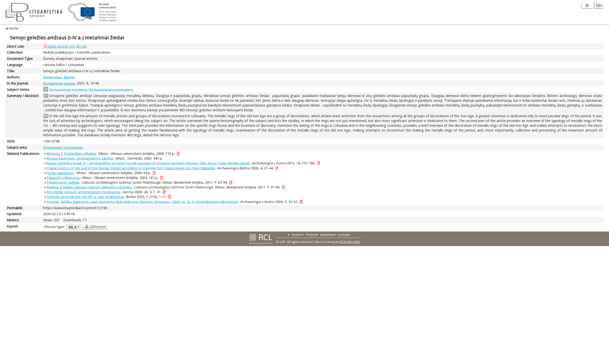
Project (311, 234)
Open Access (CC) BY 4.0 (67, 46)
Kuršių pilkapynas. (60, 173)
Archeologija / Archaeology (63, 147)
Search (297, 234)
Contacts (344, 234)
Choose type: (54, 226)
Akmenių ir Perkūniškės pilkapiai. (72, 153)
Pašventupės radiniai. (63, 182)
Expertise (327, 234)
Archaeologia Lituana (59, 83)
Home (13, 28)
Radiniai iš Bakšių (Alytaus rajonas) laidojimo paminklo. (89, 187)
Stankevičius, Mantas (59, 77)
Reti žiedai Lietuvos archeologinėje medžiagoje (84, 192)
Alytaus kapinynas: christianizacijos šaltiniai (80, 158)
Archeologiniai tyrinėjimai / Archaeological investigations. (91, 89)
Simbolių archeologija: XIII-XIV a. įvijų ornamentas (85, 196)
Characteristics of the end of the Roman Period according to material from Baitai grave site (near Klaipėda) (131, 168)
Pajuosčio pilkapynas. (63, 177)
